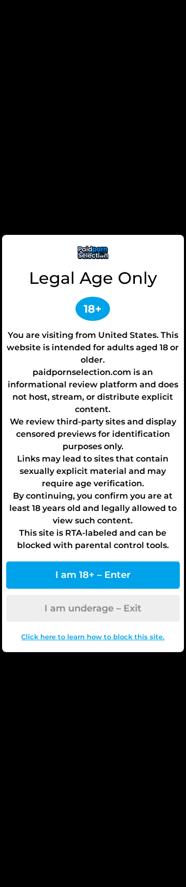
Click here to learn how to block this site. (92, 637)
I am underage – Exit (93, 608)
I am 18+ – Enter (93, 575)
